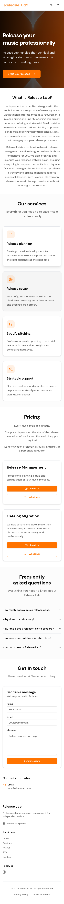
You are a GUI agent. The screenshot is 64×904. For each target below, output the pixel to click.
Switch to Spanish (16, 823)
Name (10, 703)
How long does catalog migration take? (27, 638)
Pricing (6, 847)
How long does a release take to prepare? (28, 628)
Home (6, 838)
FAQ (5, 852)
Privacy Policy (21, 894)
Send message (32, 760)
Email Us (34, 488)
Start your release (19, 74)
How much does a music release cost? (26, 610)
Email (9, 716)
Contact (7, 856)
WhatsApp (35, 497)
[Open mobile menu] (58, 5)
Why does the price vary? (18, 619)
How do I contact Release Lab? (22, 647)
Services (7, 843)
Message (11, 730)
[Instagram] (4, 872)
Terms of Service (41, 894)
